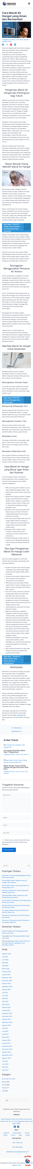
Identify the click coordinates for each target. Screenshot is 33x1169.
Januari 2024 (6, 1043)
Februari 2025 (6, 1007)
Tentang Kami (17, 1133)
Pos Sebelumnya (16, 728)
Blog (20, 1135)
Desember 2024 (7, 1013)
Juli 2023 (5, 1061)
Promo (13, 1135)
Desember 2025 (7, 977)
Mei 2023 (5, 1067)
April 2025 (5, 1001)
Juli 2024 (5, 1028)
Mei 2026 (5, 963)
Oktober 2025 (6, 983)
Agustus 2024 (6, 1025)
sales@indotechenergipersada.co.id (17, 1152)
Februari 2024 (6, 1040)
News (17, 754)
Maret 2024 (5, 1037)
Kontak (27, 1135)
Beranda (6, 1133)
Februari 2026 (6, 971)
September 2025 (7, 986)
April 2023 (5, 1070)
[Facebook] (3, 45)
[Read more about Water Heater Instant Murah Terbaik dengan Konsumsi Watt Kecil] (16, 761)
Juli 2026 (5, 957)
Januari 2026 (6, 974)
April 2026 (5, 965)
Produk (22, 771)
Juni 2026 (5, 960)
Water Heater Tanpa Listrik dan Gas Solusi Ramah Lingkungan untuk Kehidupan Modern (16, 943)
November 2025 (7, 980)
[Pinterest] (11, 45)
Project (4, 1088)
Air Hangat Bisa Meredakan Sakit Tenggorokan (14, 751)
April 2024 (5, 1034)
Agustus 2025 (6, 989)
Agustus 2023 (6, 1058)
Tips (3, 1091)
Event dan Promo (7, 1079)
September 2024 (7, 1022)
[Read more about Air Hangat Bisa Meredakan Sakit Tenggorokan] (16, 746)
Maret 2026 (5, 968)
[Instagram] (18, 1127)
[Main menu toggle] (29, 4)
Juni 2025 (5, 995)
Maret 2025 (5, 1004)
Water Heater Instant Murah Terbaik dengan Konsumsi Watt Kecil (16, 767)
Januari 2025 (6, 1010)
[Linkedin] (15, 45)
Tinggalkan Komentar (8, 39)
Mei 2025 (5, 998)
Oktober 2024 (6, 1019)
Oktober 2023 (6, 1052)
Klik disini (20, 715)
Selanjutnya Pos (16, 731)
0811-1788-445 (17, 1143)
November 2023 (7, 1049)
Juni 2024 (5, 1031)
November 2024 (7, 1016)
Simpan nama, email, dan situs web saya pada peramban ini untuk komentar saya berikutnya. (16, 842)
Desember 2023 (7, 1046)
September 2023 (7, 1055)
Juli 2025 (5, 992)
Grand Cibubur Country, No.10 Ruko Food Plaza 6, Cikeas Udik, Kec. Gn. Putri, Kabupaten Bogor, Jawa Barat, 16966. (16, 1121)
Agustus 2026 (6, 954)
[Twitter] (7, 45)
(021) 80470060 (17, 1147)
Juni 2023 (5, 1064)
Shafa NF (5, 931)
